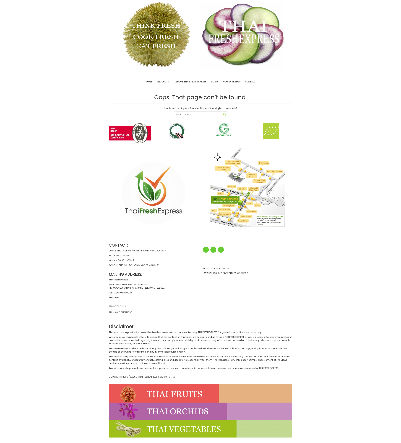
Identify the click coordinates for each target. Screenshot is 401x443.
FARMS (215, 81)
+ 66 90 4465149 (125, 260)
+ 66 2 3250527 (122, 255)
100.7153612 (242, 273)
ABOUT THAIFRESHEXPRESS (190, 81)
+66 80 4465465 (150, 265)
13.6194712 (218, 273)
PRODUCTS (163, 81)
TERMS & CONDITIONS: (121, 312)
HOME (149, 81)
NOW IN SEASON (232, 81)
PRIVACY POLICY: (118, 306)
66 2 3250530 (158, 250)
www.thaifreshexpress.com (157, 332)
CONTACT (250, 81)
